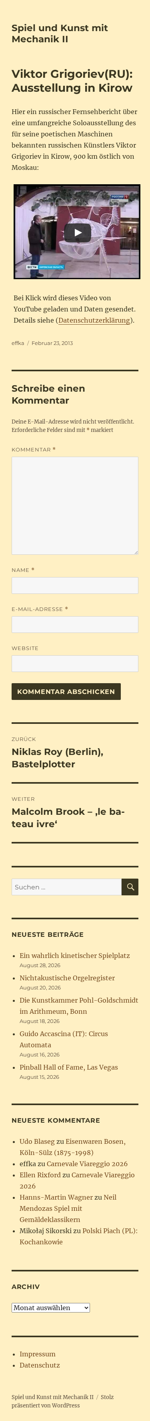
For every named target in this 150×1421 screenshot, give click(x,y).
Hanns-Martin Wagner (56, 1197)
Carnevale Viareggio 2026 (87, 1164)
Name (23, 570)
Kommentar (34, 449)
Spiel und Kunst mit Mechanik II (60, 33)
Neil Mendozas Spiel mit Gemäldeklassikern (68, 1208)
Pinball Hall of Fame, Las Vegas (69, 1067)
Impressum (38, 1354)
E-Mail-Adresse (40, 609)
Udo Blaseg (37, 1141)
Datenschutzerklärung (94, 320)
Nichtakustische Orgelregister (67, 978)
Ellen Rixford (40, 1175)
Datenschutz (40, 1365)
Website (25, 648)
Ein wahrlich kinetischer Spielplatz (75, 956)
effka (18, 343)
